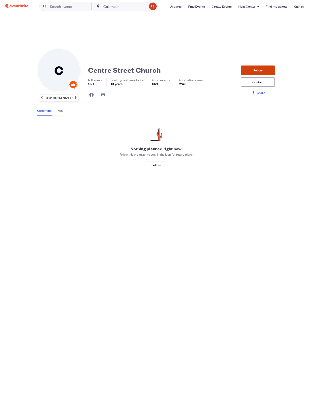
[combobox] (125, 6)
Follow (258, 70)
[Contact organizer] (103, 95)
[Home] (16, 6)
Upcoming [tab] (44, 110)
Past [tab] (60, 110)
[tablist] (50, 112)
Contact (258, 82)
